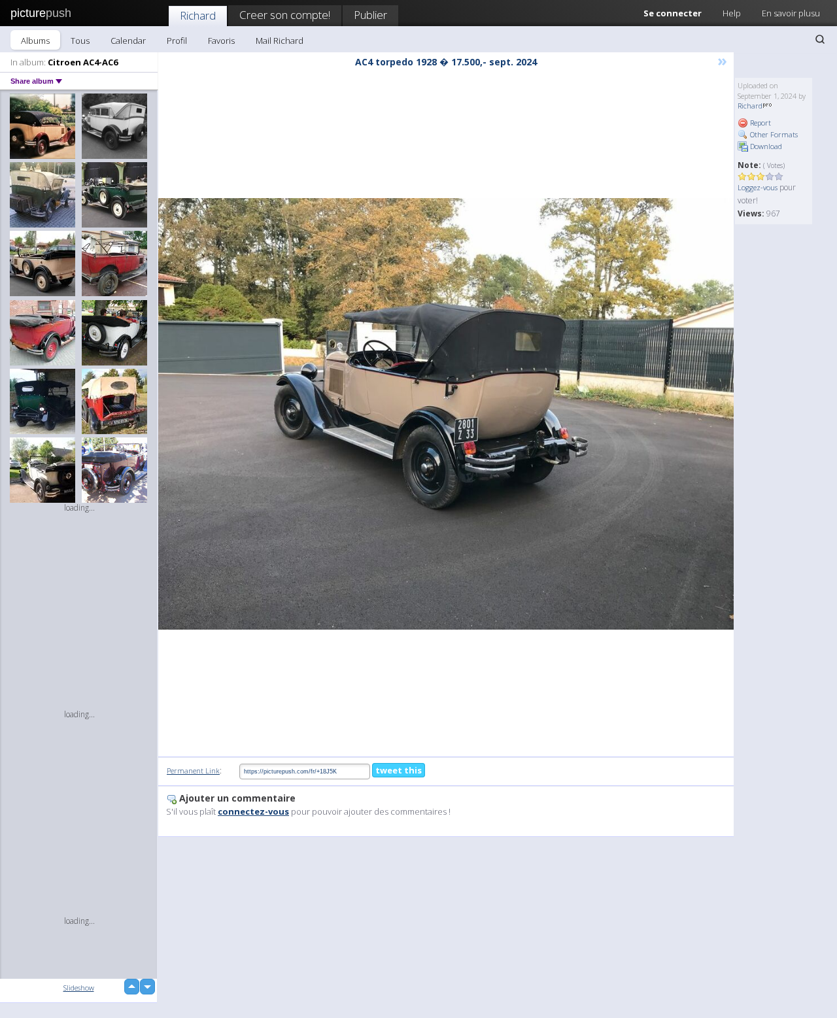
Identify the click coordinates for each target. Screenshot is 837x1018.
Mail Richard (279, 40)
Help (732, 13)
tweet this (398, 770)
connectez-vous (253, 811)
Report (759, 122)
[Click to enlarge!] (446, 414)
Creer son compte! (284, 14)
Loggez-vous (757, 187)
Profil (177, 40)
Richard (198, 15)
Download (765, 146)
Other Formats (773, 134)
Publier (370, 14)
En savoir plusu (791, 13)
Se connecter (672, 13)
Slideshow (78, 988)
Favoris (221, 40)
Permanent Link (193, 770)
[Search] (820, 39)
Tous (80, 40)
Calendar (128, 40)
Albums (35, 40)
